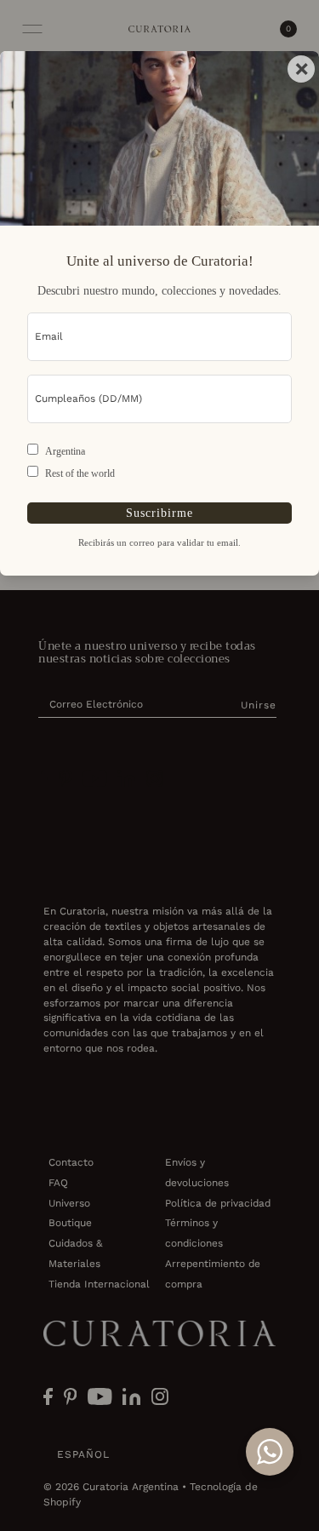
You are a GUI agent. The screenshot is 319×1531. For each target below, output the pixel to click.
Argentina (65, 451)
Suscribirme (159, 512)
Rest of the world (80, 473)
